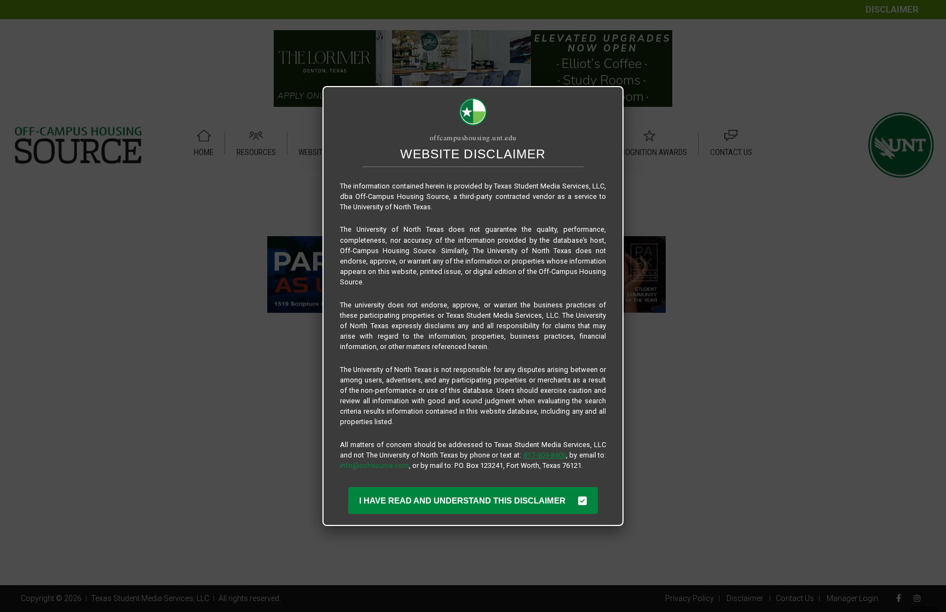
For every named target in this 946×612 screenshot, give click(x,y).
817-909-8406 (544, 455)
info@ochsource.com (374, 465)
